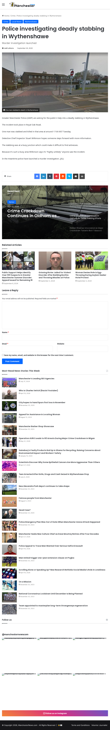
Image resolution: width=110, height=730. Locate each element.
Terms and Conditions (80, 725)
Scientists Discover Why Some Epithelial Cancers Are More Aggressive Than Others (59, 462)
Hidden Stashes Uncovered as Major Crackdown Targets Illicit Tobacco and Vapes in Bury (34, 216)
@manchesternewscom (15, 634)
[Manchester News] (22, 4)
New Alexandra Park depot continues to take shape (44, 486)
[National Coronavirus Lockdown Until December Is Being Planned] (9, 597)
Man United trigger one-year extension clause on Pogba (46, 557)
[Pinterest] (56, 176)
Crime (13, 16)
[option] (55, 212)
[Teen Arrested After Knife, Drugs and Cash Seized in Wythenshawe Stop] (9, 478)
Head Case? (25, 510)
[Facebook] (37, 176)
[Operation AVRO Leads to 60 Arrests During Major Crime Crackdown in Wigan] (9, 442)
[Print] (82, 176)
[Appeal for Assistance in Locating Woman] (9, 418)
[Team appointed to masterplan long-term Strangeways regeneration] (9, 609)
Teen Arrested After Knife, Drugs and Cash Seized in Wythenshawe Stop (54, 474)
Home (6, 16)
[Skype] (69, 176)
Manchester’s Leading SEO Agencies (36, 378)
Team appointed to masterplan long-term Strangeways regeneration (53, 605)
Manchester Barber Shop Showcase (36, 426)
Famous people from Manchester (35, 498)
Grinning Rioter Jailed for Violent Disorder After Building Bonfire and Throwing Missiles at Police (55, 275)
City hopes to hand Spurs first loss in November (42, 402)
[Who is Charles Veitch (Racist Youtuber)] (9, 394)
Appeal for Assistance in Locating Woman (39, 414)
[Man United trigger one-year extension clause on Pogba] (9, 561)
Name (5, 332)
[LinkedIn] (43, 176)
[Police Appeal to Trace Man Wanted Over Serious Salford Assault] (9, 550)
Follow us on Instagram (56, 713)
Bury (11, 203)
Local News (16, 22)
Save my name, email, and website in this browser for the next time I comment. (39, 355)
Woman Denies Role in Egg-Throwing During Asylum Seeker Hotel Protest (90, 275)
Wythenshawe (31, 22)
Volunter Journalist (99, 725)
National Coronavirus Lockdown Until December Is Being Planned (50, 593)
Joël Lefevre (9, 48)
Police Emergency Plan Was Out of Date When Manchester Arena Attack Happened (59, 522)
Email (5, 344)
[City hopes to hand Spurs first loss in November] (9, 406)
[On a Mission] (9, 585)
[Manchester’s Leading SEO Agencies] (9, 382)
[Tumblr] (50, 176)
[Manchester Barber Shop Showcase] (9, 430)
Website (60, 344)
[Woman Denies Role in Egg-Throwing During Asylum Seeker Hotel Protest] (91, 261)
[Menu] (3, 5)
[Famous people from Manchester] (9, 502)
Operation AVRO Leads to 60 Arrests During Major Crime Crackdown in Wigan (57, 438)
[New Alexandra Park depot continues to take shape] (9, 490)
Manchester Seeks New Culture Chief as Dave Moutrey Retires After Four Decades (59, 534)
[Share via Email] (75, 176)
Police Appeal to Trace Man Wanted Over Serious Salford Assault (51, 546)
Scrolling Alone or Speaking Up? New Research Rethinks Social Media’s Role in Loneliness (62, 569)
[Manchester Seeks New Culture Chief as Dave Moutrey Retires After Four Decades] (9, 538)
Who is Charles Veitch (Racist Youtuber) (38, 390)
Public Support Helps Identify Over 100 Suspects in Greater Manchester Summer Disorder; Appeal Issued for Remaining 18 (17, 276)
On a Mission (25, 581)
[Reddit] (62, 176)
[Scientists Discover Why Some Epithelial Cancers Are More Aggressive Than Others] (9, 466)
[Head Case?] (9, 514)
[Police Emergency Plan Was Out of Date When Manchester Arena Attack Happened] (9, 526)
